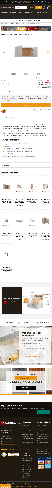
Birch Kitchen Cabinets (42, 442)
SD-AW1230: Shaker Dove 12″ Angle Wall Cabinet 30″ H (32, 201)
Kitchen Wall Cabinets (27, 458)
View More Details (6, 100)
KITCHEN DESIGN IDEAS (37, 12)
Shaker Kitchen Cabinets (43, 434)
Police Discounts (25, 449)
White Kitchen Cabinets (42, 429)
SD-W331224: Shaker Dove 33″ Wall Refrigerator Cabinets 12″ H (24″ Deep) (19, 236)
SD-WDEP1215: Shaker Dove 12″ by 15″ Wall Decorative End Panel (6, 270)
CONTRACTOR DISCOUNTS (27, 12)
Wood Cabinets (25, 473)
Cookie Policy (29, 486)
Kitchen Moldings (26, 465)
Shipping (24, 429)
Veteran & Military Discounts (28, 446)
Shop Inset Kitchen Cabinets (43, 453)
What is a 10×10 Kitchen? (27, 434)
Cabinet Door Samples (27, 467)
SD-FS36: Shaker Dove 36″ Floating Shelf (32, 235)
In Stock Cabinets (17, 23)
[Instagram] (6, 449)
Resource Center (26, 425)
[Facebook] (2, 449)
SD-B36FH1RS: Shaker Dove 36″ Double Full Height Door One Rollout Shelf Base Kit (19, 202)
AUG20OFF (27, 2)
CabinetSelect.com (4, 23)
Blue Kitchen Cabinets (42, 431)
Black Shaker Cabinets (42, 447)
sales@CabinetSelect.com (9, 444)
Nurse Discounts (25, 447)
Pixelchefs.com (31, 483)
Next (48, 52)
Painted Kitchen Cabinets (43, 444)
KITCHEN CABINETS (4, 12)
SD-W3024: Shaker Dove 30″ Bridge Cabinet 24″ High (6, 201)
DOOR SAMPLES (45, 12)
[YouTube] (13, 449)
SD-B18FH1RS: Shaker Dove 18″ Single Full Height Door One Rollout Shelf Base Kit (45, 236)
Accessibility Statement (19, 486)
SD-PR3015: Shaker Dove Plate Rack (6, 234)
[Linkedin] (8, 449)
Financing (24, 427)
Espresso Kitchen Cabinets (43, 432)
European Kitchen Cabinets (43, 427)
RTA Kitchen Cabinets (27, 471)
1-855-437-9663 (7, 441)
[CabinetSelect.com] (7, 7)
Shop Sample (26, 387)
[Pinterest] (4, 449)
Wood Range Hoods (26, 469)
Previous (4, 52)
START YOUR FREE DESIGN (33, 357)
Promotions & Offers (26, 431)
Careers (35, 486)
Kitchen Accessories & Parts (28, 464)
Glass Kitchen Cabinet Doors (28, 462)
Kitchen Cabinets (25, 477)
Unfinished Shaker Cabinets (43, 449)
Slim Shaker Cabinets (42, 451)
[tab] (26, 118)
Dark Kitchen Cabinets (42, 446)
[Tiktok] (10, 449)
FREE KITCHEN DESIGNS (13, 12)
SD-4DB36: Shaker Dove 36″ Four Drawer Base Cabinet (45, 202)
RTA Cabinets (11, 23)
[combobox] (21, 7)
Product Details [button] (8, 118)
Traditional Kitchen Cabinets (43, 436)
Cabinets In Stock (26, 475)
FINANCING (20, 12)
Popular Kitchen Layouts (27, 432)
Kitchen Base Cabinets (27, 460)
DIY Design (31, 7)
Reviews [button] (6, 165)
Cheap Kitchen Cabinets (42, 425)
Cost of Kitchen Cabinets (27, 436)
